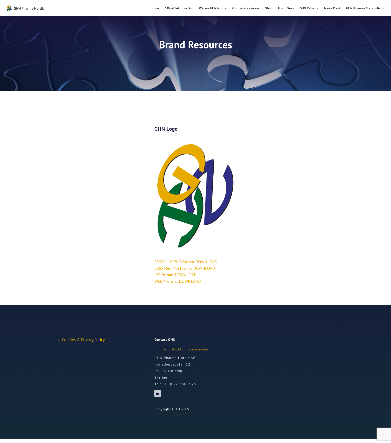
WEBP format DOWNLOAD (177, 281)
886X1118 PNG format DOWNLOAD (185, 261)
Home (154, 8)
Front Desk (286, 8)
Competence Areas (246, 8)
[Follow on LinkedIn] (157, 393)
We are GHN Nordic (213, 8)
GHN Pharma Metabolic (363, 8)
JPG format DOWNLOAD (175, 274)
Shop (268, 8)
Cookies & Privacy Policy (83, 339)
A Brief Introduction (179, 8)
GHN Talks (307, 8)
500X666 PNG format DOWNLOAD (184, 268)
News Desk (332, 8)
